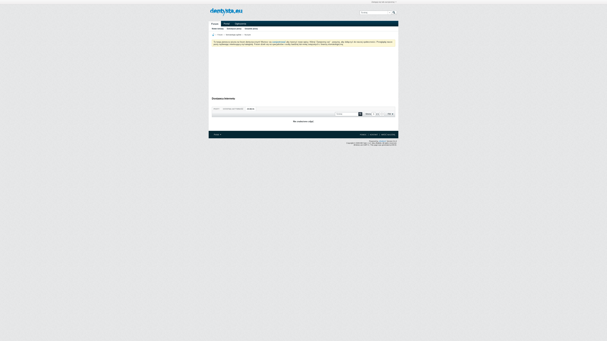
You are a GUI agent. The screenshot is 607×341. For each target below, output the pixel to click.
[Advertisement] (303, 73)
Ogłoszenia (240, 23)
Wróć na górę (388, 135)
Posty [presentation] (216, 109)
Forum (214, 24)
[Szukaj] (394, 13)
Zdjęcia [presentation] (250, 109)
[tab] (216, 109)
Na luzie (248, 35)
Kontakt (374, 135)
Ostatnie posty (251, 29)
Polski (217, 135)
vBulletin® (382, 141)
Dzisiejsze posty (234, 29)
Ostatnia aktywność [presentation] (233, 109)
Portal (227, 23)
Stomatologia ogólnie (233, 35)
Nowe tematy (218, 29)
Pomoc (363, 135)
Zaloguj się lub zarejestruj (382, 2)
